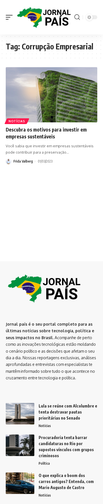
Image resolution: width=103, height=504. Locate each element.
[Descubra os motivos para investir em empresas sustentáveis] (51, 94)
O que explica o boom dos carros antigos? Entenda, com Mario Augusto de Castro (66, 481)
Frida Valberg (23, 161)
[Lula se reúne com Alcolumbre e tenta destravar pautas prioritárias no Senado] (20, 413)
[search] (77, 17)
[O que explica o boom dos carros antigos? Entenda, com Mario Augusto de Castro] (20, 483)
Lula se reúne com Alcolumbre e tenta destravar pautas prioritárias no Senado (68, 411)
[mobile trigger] (10, 17)
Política (44, 463)
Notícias (17, 121)
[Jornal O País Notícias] (44, 17)
